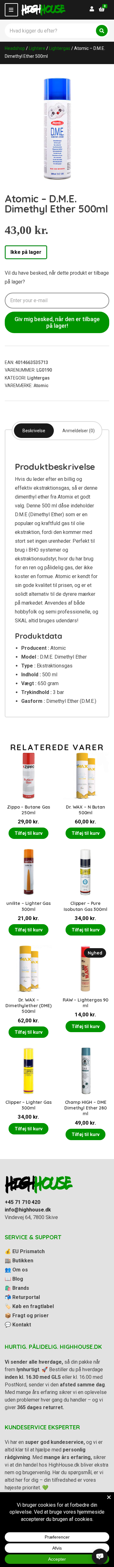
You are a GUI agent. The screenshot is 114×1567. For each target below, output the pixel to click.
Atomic (41, 385)
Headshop (15, 48)
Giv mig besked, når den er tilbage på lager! (57, 322)
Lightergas (59, 48)
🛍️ (17, 1288)
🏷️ (29, 1306)
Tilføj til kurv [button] (28, 833)
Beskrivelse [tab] (33, 430)
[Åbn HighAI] (100, 1556)
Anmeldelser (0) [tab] (78, 430)
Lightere (37, 48)
